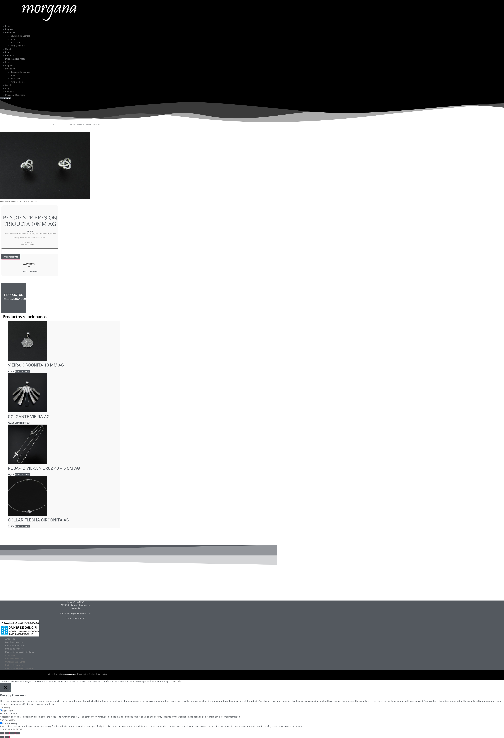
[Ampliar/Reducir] (2, 733)
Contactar (9, 55)
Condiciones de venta (15, 645)
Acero (13, 39)
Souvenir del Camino (20, 36)
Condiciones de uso (14, 642)
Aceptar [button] (167, 681)
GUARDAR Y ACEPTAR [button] (11, 729)
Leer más (176, 681)
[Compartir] (12, 733)
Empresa (9, 29)
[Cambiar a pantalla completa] (7, 733)
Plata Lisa (15, 42)
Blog (7, 52)
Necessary (7, 711)
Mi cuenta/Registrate (15, 59)
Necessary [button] (5, 707)
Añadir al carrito (11, 256)
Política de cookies (14, 649)
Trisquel (31, 245)
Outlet (8, 49)
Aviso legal (10, 639)
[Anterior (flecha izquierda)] (2, 737)
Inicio (7, 26)
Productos (10, 32)
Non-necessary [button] (7, 720)
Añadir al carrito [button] (22, 371)
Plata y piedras (17, 46)
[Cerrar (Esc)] (17, 733)
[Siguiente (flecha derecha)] (7, 737)
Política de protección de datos (19, 652)
